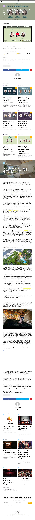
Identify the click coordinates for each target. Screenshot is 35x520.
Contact (27, 515)
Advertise (11, 515)
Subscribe (29, 502)
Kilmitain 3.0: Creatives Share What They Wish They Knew (23, 148)
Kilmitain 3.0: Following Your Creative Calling (8, 147)
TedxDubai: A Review (25, 479)
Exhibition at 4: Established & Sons (9, 452)
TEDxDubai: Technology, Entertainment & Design (8, 481)
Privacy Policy (22, 515)
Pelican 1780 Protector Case (13, 210)
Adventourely (11, 192)
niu (4, 54)
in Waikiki (26, 230)
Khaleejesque (17, 78)
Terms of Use (16, 515)
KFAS (18, 53)
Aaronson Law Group (27, 288)
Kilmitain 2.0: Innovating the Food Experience (24, 99)
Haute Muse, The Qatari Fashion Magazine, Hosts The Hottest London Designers (24, 454)
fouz (4, 430)
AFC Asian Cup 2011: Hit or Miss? (9, 427)
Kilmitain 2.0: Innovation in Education (7, 99)
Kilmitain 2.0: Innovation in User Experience (24, 123)
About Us (7, 515)
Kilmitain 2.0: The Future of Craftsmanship (8, 123)
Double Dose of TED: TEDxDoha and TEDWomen (25, 428)
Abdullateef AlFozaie (7, 454)
